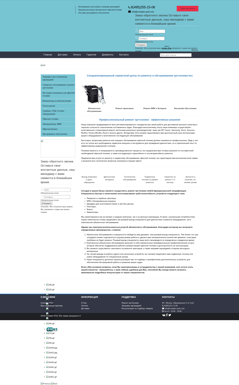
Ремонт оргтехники (130, 303)
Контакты (124, 54)
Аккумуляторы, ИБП (52, 124)
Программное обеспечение (55, 134)
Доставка (62, 54)
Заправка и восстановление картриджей (55, 78)
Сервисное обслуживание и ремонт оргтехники (59, 86)
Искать (195, 50)
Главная (47, 54)
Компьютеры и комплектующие (57, 101)
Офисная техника (50, 119)
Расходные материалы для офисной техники (59, 94)
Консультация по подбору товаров (137, 308)
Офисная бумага (50, 129)
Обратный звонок (187, 8)
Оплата (77, 54)
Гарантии (91, 54)
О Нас (84, 303)
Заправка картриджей (131, 306)
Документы (107, 54)
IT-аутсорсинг (49, 106)
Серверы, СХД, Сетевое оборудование (53, 112)
